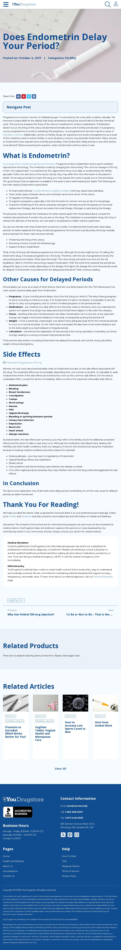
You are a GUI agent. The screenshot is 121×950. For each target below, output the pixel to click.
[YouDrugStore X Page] (63, 835)
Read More (15, 751)
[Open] (6, 4)
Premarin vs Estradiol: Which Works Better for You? (15, 731)
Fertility (70, 58)
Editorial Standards (103, 576)
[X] (29, 96)
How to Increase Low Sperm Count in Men (75, 727)
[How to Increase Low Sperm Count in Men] (75, 703)
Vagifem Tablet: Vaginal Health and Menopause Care (45, 733)
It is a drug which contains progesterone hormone (29, 164)
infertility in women (13, 134)
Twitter (12, 516)
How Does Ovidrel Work (103, 724)
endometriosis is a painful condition (52, 191)
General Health (15, 721)
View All (60, 768)
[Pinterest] (23, 96)
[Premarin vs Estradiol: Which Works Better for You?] (15, 703)
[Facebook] (18, 96)
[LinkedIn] (34, 96)
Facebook (26, 516)
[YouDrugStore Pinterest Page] (70, 835)
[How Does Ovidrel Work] (105, 703)
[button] (60, 107)
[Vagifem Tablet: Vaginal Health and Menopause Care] (45, 703)
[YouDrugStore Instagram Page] (76, 835)
